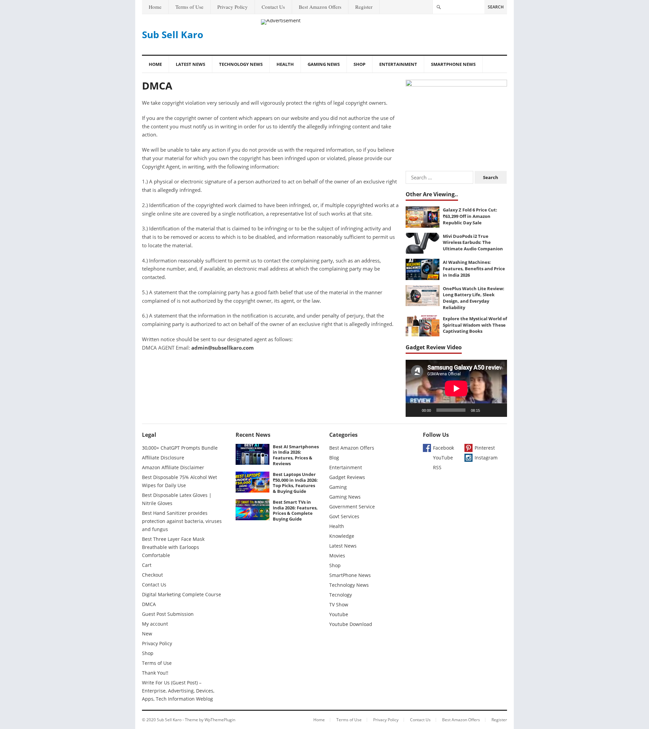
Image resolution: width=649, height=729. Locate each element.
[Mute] (487, 410)
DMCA (149, 604)
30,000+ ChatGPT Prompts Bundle (180, 448)
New (147, 633)
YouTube (443, 457)
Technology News (241, 64)
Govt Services (344, 516)
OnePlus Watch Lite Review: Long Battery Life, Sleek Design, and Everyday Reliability (473, 297)
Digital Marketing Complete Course (181, 594)
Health (285, 64)
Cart (146, 565)
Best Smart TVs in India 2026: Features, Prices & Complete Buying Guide (295, 510)
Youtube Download (350, 624)
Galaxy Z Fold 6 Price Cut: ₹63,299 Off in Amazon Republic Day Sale (470, 216)
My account (155, 624)
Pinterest (485, 448)
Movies (337, 555)
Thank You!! (155, 673)
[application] (456, 388)
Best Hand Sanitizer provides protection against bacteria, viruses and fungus (182, 521)
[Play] (414, 410)
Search (496, 7)
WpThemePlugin (220, 720)
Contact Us (273, 6)
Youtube (338, 614)
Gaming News (324, 64)
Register (363, 6)
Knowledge (341, 536)
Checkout (152, 575)
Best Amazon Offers (320, 6)
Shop (359, 64)
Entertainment (398, 64)
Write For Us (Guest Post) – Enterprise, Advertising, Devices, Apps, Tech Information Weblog (178, 690)
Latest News (190, 64)
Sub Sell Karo (172, 34)
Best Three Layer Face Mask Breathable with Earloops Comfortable (173, 547)
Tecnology (340, 595)
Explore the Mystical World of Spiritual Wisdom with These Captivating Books (475, 325)
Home (155, 6)
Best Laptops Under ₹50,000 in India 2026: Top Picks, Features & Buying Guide (295, 482)
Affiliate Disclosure (163, 457)
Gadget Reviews (347, 477)
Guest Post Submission (168, 614)
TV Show (338, 604)
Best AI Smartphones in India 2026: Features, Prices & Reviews (296, 455)
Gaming (338, 487)
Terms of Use (189, 6)
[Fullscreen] (498, 410)
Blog (334, 457)
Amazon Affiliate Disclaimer (173, 467)
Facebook (443, 448)
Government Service (352, 506)
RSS (437, 467)
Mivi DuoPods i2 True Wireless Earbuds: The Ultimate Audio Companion (473, 242)
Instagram (486, 457)
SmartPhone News (453, 64)
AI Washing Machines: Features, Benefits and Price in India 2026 (474, 268)
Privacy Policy (232, 6)
